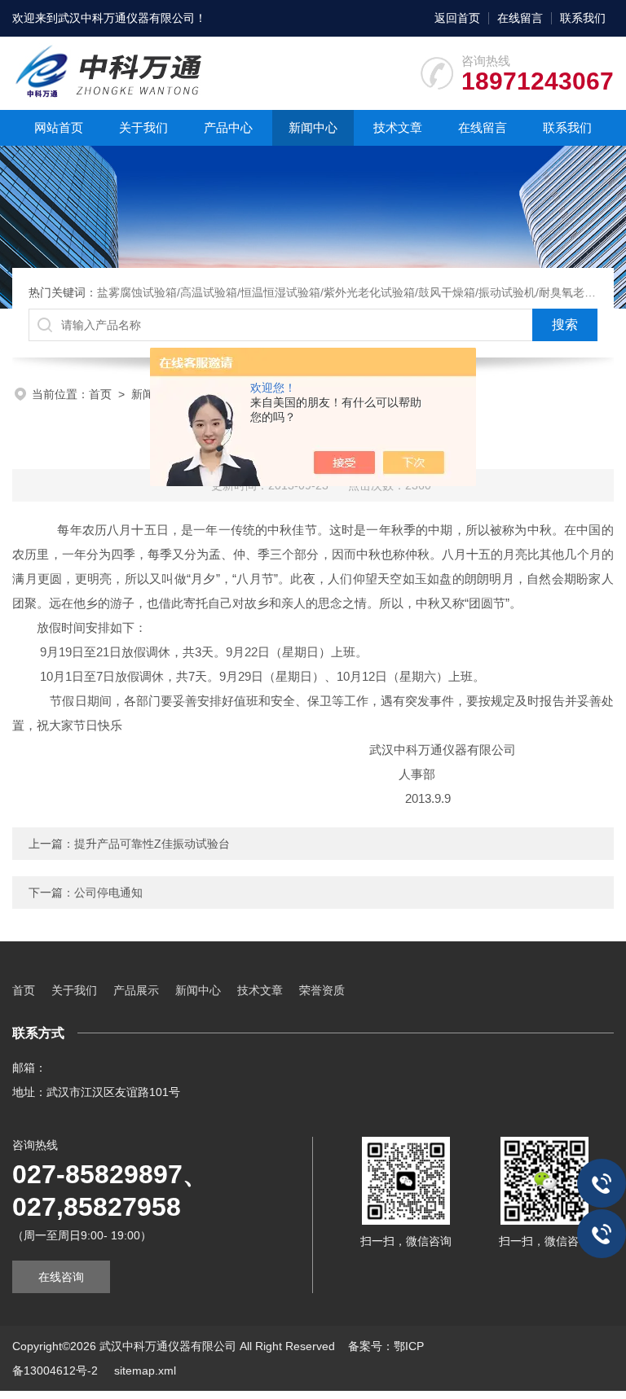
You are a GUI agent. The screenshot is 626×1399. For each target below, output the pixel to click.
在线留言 (520, 17)
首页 (100, 394)
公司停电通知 (108, 892)
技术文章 (397, 127)
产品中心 (228, 127)
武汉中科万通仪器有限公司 (126, 17)
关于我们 (143, 127)
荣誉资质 (322, 990)
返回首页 (457, 17)
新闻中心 (313, 127)
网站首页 (58, 127)
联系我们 (583, 17)
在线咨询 (61, 1276)
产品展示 (136, 990)
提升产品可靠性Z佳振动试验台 (152, 843)
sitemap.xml (145, 1370)
